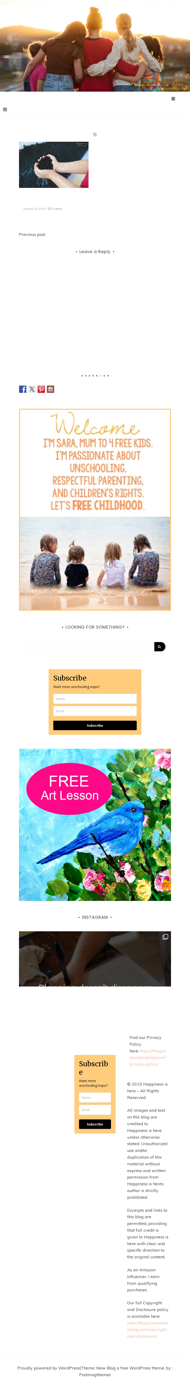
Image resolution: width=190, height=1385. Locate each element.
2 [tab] (85, 375)
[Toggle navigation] (5, 109)
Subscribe (95, 725)
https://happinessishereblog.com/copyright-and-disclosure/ (147, 1329)
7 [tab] (104, 375)
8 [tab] (108, 375)
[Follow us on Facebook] (22, 389)
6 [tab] (100, 375)
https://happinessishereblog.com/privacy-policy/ (148, 1057)
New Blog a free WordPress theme (130, 1368)
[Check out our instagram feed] (50, 389)
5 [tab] (97, 375)
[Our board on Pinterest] (41, 389)
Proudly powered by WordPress (48, 1368)
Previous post (32, 234)
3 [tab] (89, 375)
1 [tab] (82, 375)
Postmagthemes (95, 1374)
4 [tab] (93, 375)
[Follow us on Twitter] (32, 389)
